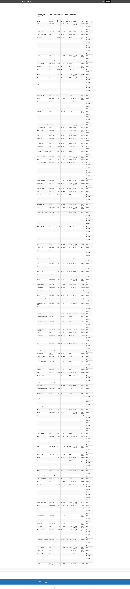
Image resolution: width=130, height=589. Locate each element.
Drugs (103, 1)
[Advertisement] (65, 7)
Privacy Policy (46, 585)
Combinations (108, 1)
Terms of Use (51, 585)
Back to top (92, 585)
